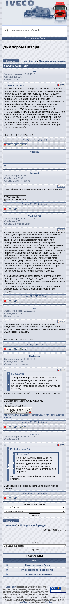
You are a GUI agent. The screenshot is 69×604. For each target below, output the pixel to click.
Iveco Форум (29, 61)
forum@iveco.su (24, 602)
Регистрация (31, 38)
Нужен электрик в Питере (38, 565)
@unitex (48, 602)
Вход (42, 38)
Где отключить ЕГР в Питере (38, 574)
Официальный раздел (52, 61)
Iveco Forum (11, 587)
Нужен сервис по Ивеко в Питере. (38, 570)
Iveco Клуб (11, 525)
